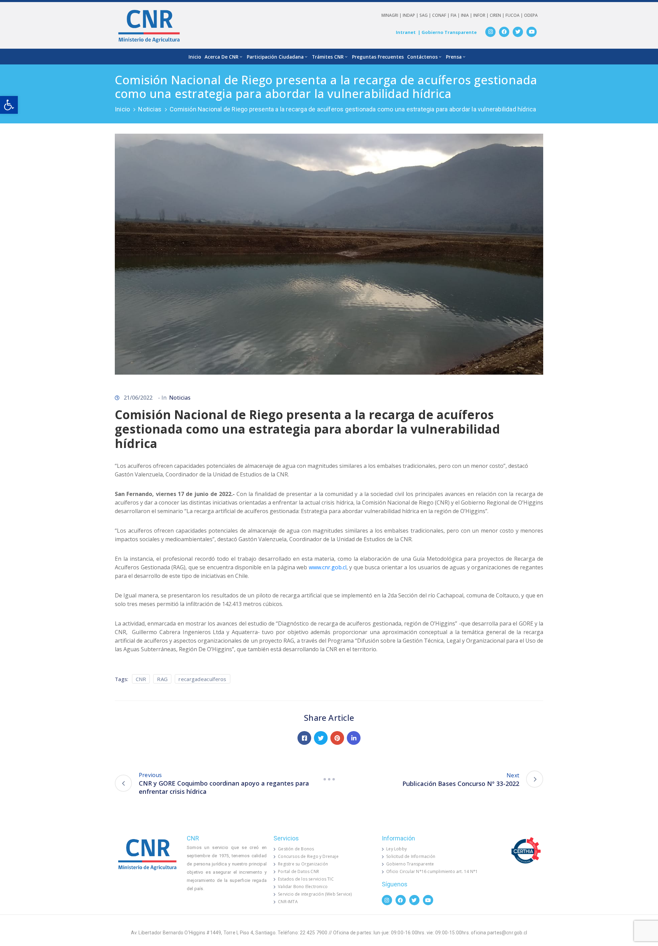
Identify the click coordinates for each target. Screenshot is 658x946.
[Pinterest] (337, 738)
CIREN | (497, 15)
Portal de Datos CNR (298, 871)
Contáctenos (422, 56)
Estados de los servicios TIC (306, 879)
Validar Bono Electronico (303, 886)
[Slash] (329, 779)
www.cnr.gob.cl (327, 567)
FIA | (456, 15)
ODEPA (531, 15)
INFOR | (481, 15)
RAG (162, 679)
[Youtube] (531, 32)
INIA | (467, 15)
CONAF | (441, 15)
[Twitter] (518, 32)
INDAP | (411, 15)
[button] (9, 105)
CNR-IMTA (288, 902)
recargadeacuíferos (202, 679)
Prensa (454, 56)
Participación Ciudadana (275, 56)
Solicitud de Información (410, 856)
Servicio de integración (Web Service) (315, 894)
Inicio (194, 56)
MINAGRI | (392, 15)
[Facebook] (504, 32)
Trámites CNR (328, 56)
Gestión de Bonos (296, 849)
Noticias (149, 109)
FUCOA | (514, 15)
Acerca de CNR (222, 56)
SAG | (425, 15)
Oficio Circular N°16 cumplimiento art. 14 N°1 (432, 871)
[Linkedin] (354, 738)
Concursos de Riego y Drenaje (308, 856)
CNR (141, 679)
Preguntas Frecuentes (378, 56)
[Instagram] (490, 32)
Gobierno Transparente (410, 864)
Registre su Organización (303, 864)
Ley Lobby (396, 849)
